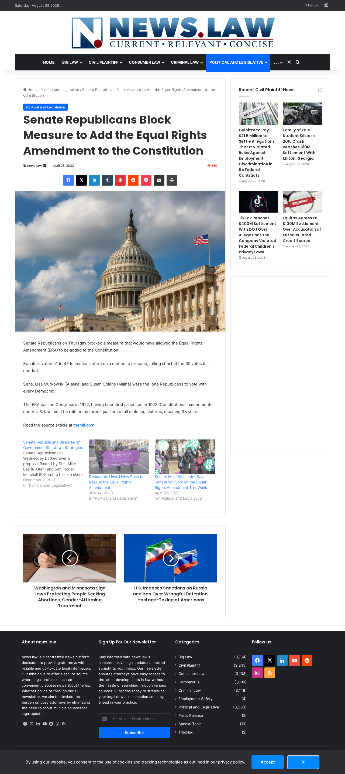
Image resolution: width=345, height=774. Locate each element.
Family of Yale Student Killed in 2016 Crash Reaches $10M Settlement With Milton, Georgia (299, 144)
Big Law (70, 62)
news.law (34, 165)
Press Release (190, 715)
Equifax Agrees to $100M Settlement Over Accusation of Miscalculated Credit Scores (302, 229)
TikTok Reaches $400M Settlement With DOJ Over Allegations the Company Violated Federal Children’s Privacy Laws (257, 235)
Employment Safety (195, 699)
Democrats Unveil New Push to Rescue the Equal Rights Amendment (116, 482)
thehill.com (83, 425)
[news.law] (172, 32)
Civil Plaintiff (103, 62)
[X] (31, 724)
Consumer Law (144, 62)
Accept (268, 762)
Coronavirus (188, 682)
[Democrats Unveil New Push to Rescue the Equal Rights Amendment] (119, 456)
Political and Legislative (236, 62)
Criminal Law (185, 62)
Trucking (185, 732)
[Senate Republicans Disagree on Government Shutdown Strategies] (56, 463)
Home (49, 62)
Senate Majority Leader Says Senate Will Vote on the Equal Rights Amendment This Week (181, 482)
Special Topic (190, 724)
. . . (276, 62)
